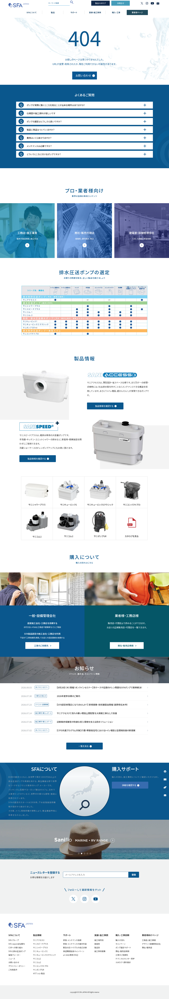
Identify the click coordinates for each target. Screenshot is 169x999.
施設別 (97, 943)
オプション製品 (39, 973)
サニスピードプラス (40, 943)
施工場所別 (99, 940)
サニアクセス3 (38, 940)
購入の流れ (120, 940)
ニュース (11, 958)
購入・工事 (116, 12)
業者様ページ (137, 12)
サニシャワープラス (40, 947)
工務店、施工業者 (149, 940)
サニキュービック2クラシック (44, 955)
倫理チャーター (14, 955)
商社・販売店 (147, 947)
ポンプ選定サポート (123, 947)
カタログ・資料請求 (123, 962)
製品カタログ (100, 3)
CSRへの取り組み (15, 947)
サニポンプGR (38, 969)
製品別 (97, 947)
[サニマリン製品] (84, 840)
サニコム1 (37, 958)
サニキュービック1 (40, 951)
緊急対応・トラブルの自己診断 (75, 947)
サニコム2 (37, 962)
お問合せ (120, 3)
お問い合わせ (13, 962)
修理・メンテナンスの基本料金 (75, 943)
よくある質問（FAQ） (71, 955)
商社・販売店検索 (122, 951)
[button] (78, 853)
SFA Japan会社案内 (16, 943)
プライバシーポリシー (16, 966)
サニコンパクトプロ (40, 966)
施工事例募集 (99, 951)
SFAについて (32, 12)
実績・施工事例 (95, 12)
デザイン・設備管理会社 (151, 943)
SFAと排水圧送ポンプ (17, 951)
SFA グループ (13, 940)
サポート (74, 12)
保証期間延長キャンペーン (73, 951)
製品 (53, 12)
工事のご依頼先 (122, 955)
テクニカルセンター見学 (125, 958)
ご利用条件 (12, 969)
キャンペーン (120, 943)
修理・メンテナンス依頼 (72, 940)
